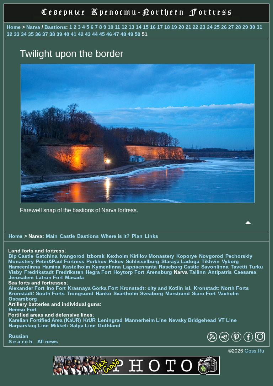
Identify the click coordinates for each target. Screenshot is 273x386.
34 (24, 34)
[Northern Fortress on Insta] (260, 340)
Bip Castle (21, 256)
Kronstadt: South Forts (37, 293)
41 (73, 34)
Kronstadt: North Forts (221, 288)
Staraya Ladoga (180, 261)
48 (123, 34)
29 (245, 27)
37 (45, 34)
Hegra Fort (98, 272)
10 (110, 27)
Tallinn (197, 272)
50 (137, 34)
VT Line (227, 320)
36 (38, 34)
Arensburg (159, 272)
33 (17, 34)
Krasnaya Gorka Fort (93, 288)
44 (95, 34)
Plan (137, 236)
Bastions (55, 27)
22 (195, 27)
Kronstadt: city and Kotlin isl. (156, 288)
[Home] (136, 18)
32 (9, 34)
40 (66, 34)
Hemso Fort (23, 309)
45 (102, 34)
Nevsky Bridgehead (192, 320)
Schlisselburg (142, 261)
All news (47, 341)
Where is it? (115, 236)
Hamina (51, 267)
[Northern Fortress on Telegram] (224, 340)
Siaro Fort (204, 293)
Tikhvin (211, 261)
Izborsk (96, 256)
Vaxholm (228, 293)
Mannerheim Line (146, 320)
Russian (18, 336)
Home (14, 27)
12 (124, 27)
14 (138, 27)
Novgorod (211, 256)
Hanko (103, 293)
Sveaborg (151, 293)
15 (146, 27)
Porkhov (96, 261)
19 (174, 27)
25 (217, 27)
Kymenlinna (106, 267)
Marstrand (177, 293)
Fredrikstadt (39, 272)
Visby (15, 272)
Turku (256, 267)
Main (52, 236)
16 (153, 27)
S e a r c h (20, 341)
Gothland (109, 325)
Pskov (116, 261)
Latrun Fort (49, 277)
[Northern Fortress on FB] (248, 340)
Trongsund (80, 293)
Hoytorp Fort (128, 272)
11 (117, 27)
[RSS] (212, 340)
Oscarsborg (23, 299)
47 (116, 34)
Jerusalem (21, 277)
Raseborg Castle (179, 267)
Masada (74, 277)
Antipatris (220, 272)
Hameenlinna (24, 267)
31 (259, 27)
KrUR (89, 320)
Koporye (186, 256)
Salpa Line (83, 325)
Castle (67, 236)
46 (109, 34)
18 (167, 27)
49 (130, 34)
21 (188, 27)
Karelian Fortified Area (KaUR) (45, 320)
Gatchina (47, 256)
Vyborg (230, 261)
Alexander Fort (26, 288)
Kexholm (117, 256)
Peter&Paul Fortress (60, 261)
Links (151, 236)
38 (52, 34)
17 (160, 27)
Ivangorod (72, 256)
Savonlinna (215, 267)
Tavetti (239, 267)
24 (210, 27)
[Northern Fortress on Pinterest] (236, 340)
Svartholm (125, 293)
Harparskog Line (29, 325)
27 (231, 27)
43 (88, 34)
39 (59, 34)
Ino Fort (56, 288)
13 (131, 27)
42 (81, 34)
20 (181, 27)
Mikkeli (59, 325)
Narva (33, 27)
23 (202, 27)
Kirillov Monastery (152, 256)
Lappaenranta (140, 267)
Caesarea (245, 272)
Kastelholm (76, 267)
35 (31, 34)
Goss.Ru (254, 351)
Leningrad (110, 320)
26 (224, 27)
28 (238, 27)
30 (252, 27)
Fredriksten (70, 272)
